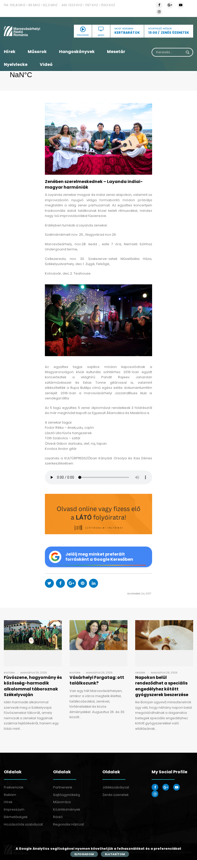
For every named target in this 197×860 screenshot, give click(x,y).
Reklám (10, 795)
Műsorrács (62, 802)
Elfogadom (84, 854)
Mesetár (116, 52)
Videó (46, 64)
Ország (140, 672)
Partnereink (62, 787)
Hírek (9, 52)
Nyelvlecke (15, 64)
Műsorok (37, 52)
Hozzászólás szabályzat (23, 824)
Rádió (58, 817)
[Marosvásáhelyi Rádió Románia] (33, 31)
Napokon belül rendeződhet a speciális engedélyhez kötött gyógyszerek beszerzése (161, 686)
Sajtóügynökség (66, 795)
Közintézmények (66, 809)
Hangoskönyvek (77, 52)
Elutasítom (115, 854)
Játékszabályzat (115, 787)
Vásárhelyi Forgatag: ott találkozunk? (97, 680)
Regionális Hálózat (68, 824)
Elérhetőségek (15, 817)
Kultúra (9, 672)
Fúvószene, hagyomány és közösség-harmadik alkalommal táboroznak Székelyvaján (33, 686)
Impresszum (14, 809)
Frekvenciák (13, 787)
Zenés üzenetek (115, 795)
